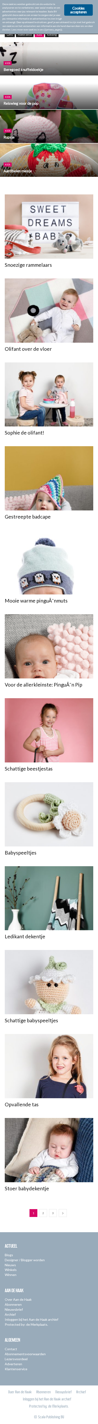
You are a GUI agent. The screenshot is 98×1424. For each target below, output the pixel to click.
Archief (10, 1314)
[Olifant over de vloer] (49, 310)
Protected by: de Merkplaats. (26, 1324)
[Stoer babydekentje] (49, 1150)
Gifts (10, 34)
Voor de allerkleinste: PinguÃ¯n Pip (43, 684)
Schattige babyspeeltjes (31, 1020)
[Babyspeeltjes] (49, 814)
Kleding (52, 34)
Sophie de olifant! (24, 432)
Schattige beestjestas (29, 768)
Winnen (10, 1275)
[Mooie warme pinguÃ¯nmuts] (49, 562)
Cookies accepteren (78, 10)
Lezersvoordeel (16, 1359)
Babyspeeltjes (20, 852)
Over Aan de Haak (18, 1299)
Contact (11, 1349)
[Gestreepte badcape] (49, 478)
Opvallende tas (22, 1104)
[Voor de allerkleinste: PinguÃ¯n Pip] (49, 646)
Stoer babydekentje (27, 1188)
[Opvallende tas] (49, 1066)
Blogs (9, 1255)
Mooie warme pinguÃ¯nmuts (36, 600)
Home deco (25, 34)
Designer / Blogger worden (25, 1260)
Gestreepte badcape (28, 516)
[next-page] (63, 1213)
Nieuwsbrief (14, 1309)
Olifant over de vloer (28, 349)
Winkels (11, 1270)
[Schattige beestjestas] (49, 730)
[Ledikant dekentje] (49, 898)
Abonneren (13, 1304)
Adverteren (13, 1364)
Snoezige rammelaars (28, 265)
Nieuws (10, 1265)
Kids (39, 34)
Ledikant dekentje (25, 936)
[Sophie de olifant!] (49, 394)
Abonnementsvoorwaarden (25, 1354)
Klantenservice (16, 1369)
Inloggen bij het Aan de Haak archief (31, 1319)
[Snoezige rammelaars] (49, 226)
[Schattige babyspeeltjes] (49, 982)
